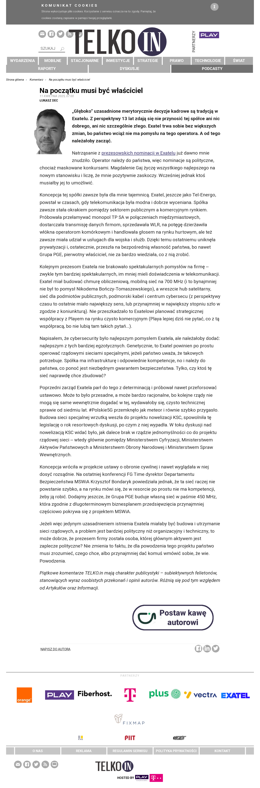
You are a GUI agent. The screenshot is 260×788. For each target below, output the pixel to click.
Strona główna (15, 79)
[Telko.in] (130, 41)
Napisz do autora (55, 649)
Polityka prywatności (176, 751)
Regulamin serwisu (130, 751)
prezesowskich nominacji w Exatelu (138, 153)
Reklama (84, 751)
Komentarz (36, 79)
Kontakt (222, 751)
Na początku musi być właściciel (69, 79)
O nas (38, 751)
